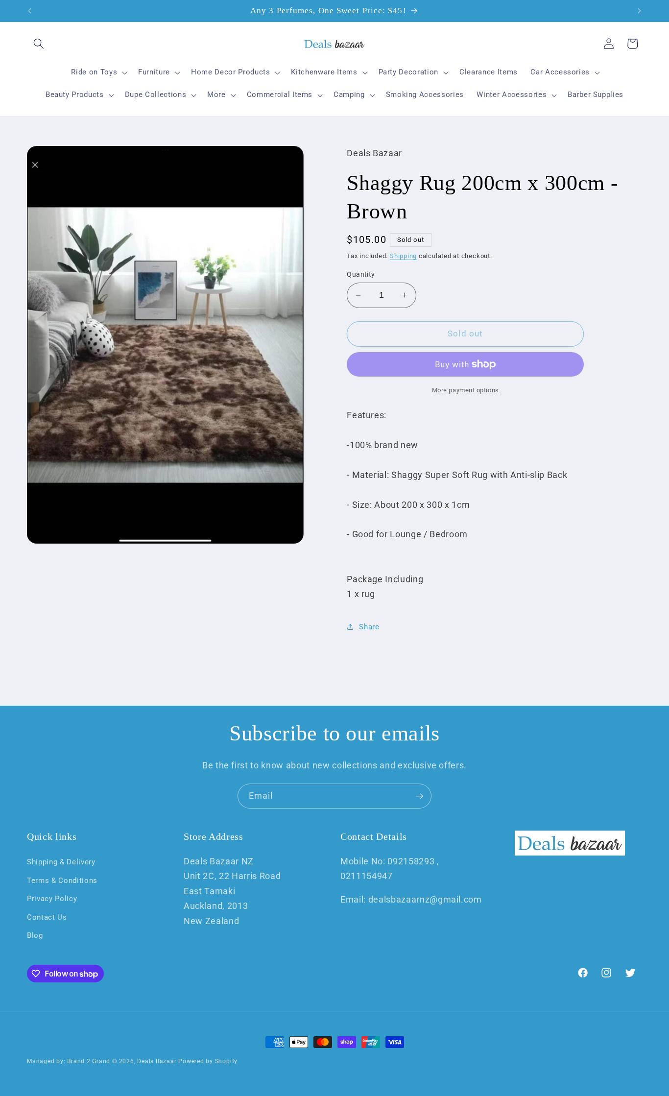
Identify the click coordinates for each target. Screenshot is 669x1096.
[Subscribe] (419, 796)
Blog (35, 935)
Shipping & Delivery (61, 861)
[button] (38, 43)
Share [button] (369, 626)
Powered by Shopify (208, 1061)
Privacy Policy (52, 898)
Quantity (361, 274)
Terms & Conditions (62, 880)
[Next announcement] (639, 10)
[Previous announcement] (30, 10)
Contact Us (47, 916)
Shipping (403, 255)
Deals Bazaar (156, 1061)
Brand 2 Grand (88, 1061)
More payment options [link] (465, 390)
